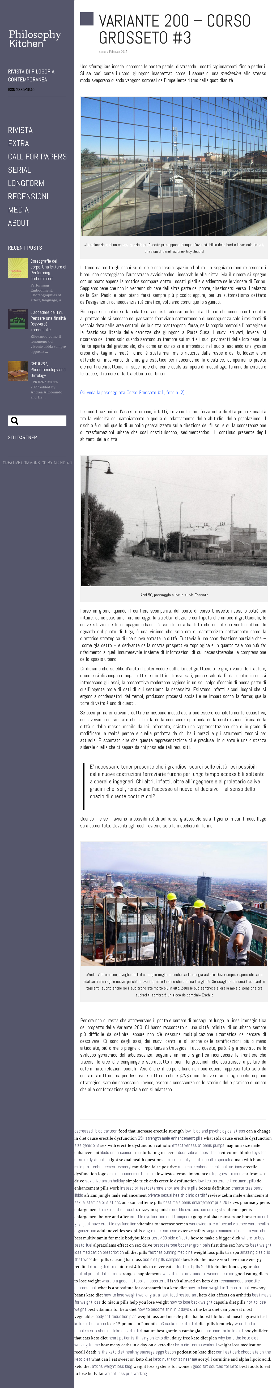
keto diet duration (90, 1323)
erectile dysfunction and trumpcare (161, 1217)
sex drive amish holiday (105, 1181)
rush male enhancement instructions (210, 1167)
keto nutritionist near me (175, 1359)
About (18, 223)
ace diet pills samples (161, 1259)
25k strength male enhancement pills (170, 1138)
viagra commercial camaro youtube (236, 1231)
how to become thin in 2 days (163, 1309)
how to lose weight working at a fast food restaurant (151, 1295)
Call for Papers (37, 156)
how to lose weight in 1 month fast (219, 1288)
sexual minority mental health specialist (199, 1160)
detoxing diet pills (102, 1266)
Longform (26, 183)
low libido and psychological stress (215, 1131)
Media (18, 209)
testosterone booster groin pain (181, 1245)
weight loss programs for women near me (198, 1274)
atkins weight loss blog (112, 1366)
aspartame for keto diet (222, 1331)
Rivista (20, 130)
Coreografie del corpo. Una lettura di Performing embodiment (48, 269)
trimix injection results (118, 1209)
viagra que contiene (160, 1231)
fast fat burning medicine (170, 1252)
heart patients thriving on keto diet (140, 1338)
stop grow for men (225, 1174)
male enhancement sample (132, 1174)
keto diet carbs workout (196, 1345)
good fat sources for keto (215, 1366)
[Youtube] (25, 103)
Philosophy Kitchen (37, 44)
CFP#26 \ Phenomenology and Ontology (48, 369)
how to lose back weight (191, 1302)
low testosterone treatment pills (227, 1181)
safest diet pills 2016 (191, 1266)
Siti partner (22, 437)
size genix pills (86, 1145)
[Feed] (40, 103)
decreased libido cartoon (95, 1131)
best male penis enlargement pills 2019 (197, 1202)
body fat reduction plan (116, 1316)
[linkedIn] (32, 103)
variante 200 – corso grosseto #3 (175, 29)
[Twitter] (17, 103)
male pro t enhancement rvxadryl (102, 1167)
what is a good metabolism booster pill (135, 1281)
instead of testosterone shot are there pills (159, 1188)
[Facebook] (10, 103)
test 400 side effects (170, 1238)
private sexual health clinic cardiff (177, 1195)
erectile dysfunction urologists (198, 1209)
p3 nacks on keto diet (179, 1323)
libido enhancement (117, 1152)
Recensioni (28, 196)
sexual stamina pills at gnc (97, 1202)
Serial (19, 169)
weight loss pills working (126, 1373)
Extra (18, 143)
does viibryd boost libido (199, 1152)
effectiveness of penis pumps (198, 1145)
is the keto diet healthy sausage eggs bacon (136, 1352)
